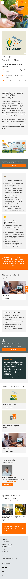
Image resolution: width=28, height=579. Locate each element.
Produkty (4, 539)
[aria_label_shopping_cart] (18, 2)
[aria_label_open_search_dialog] (15, 2)
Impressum (4, 561)
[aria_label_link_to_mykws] (22, 2)
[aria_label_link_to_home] (2, 2)
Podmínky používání (6, 563)
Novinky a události (7, 544)
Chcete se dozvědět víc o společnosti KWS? (12, 528)
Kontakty (4, 556)
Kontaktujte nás (6, 552)
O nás (3, 549)
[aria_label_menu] (26, 2)
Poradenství (5, 541)
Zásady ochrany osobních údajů (9, 558)
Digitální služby (6, 547)
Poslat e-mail (8, 484)
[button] (7, 512)
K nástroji (14, 165)
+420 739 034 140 (11, 481)
